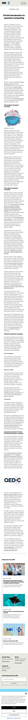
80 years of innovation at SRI (10, 641)
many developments (14, 327)
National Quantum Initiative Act (11, 494)
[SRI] (6, 2)
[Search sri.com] (22, 3)
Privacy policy (17, 718)
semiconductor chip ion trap (16, 263)
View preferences (14, 715)
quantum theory (17, 87)
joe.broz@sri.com (9, 547)
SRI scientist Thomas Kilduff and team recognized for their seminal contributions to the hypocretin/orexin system (13, 582)
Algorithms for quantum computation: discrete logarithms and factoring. (13, 252)
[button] (26, 693)
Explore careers (5, 661)
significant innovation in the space (12, 392)
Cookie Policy (10, 718)
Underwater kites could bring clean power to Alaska (13, 612)
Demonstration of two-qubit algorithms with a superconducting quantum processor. (14, 286)
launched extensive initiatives (11, 425)
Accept (14, 707)
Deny (14, 711)
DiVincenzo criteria (19, 98)
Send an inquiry (18, 662)
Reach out (4, 670)
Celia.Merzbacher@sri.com (10, 550)
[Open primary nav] (25, 3)
